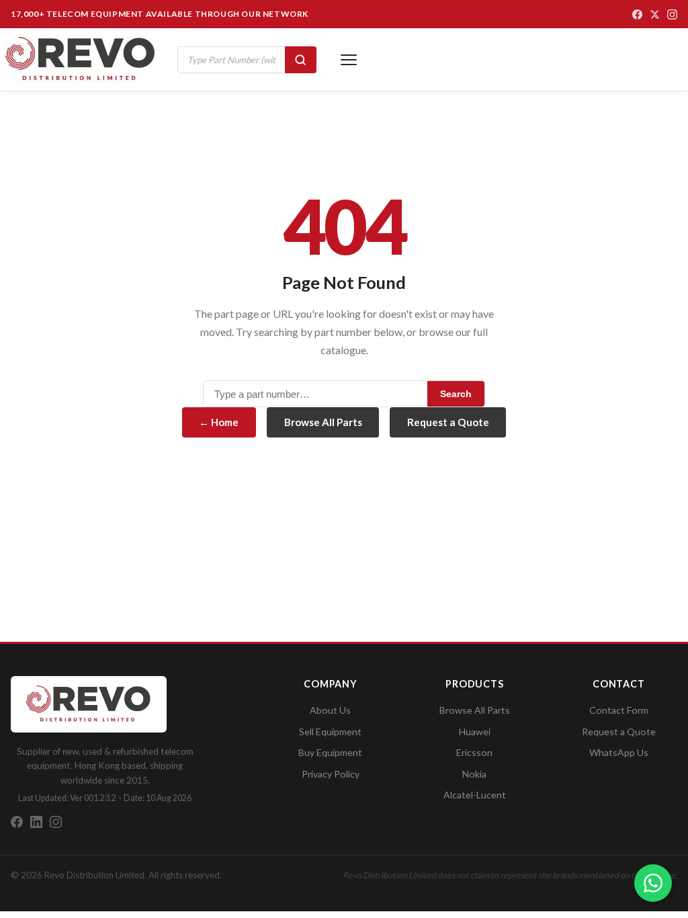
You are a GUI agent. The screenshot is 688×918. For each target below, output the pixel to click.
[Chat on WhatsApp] (653, 883)
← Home (219, 422)
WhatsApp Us (618, 752)
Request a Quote (448, 422)
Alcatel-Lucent (474, 794)
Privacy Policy (330, 774)
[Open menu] (348, 60)
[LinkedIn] (36, 822)
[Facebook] (637, 14)
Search (456, 393)
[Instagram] (672, 14)
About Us (330, 710)
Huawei (474, 731)
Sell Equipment (330, 731)
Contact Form (618, 710)
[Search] (300, 59)
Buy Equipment (330, 752)
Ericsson (474, 752)
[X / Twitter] (655, 14)
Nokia (474, 774)
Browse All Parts (323, 422)
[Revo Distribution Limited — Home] (80, 59)
